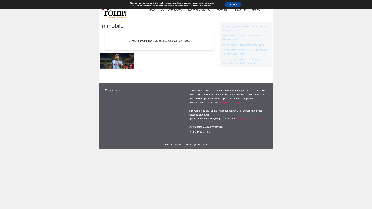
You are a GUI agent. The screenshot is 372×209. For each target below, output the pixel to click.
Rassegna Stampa (199, 10)
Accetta (233, 4)
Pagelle (240, 10)
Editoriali (222, 10)
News (151, 10)
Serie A (256, 10)
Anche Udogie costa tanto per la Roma (243, 44)
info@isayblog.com (230, 102)
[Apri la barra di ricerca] (268, 10)
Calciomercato (171, 10)
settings (207, 5)
